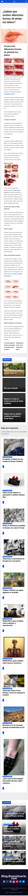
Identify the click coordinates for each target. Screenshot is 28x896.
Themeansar (14, 889)
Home (7, 892)
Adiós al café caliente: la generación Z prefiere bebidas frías (14, 495)
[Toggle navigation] (14, 1)
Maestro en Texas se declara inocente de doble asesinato (13, 401)
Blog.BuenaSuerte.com (14, 877)
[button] (26, 1)
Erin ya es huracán (11, 388)
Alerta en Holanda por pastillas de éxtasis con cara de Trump (14, 844)
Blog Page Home (13, 892)
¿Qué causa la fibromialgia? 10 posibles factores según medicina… (13, 781)
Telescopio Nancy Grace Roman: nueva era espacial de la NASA (14, 693)
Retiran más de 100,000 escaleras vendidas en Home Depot (12, 416)
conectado (16, 431)
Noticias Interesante (7, 457)
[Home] (2, 1)
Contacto (20, 892)
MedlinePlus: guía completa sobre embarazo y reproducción (13, 623)
